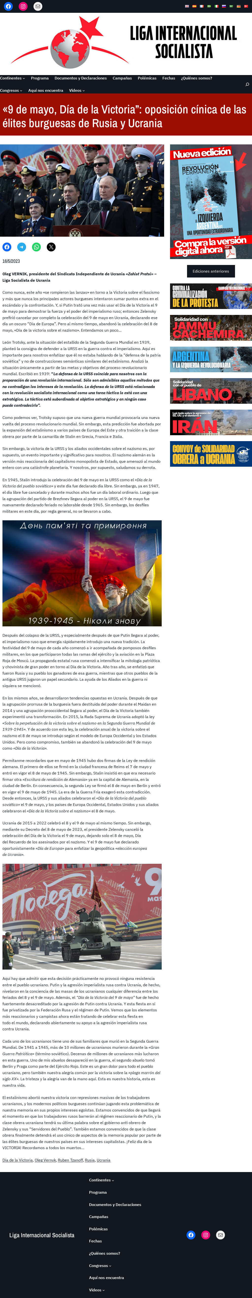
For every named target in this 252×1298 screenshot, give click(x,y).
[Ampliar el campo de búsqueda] (245, 84)
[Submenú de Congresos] (21, 90)
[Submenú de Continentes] (24, 78)
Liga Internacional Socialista (41, 1235)
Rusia (90, 1160)
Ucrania (103, 1160)
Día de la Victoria (17, 1160)
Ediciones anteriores (211, 271)
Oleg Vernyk (45, 1160)
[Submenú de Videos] (83, 90)
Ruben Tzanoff (70, 1160)
